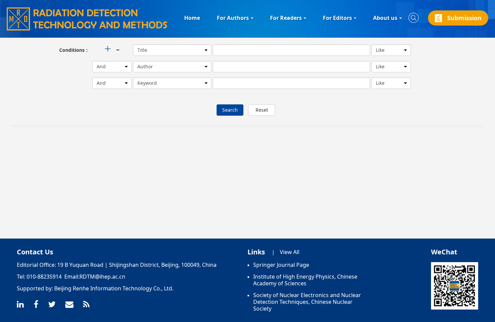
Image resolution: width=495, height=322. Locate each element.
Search (230, 110)
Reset (262, 110)
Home (192, 18)
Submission (464, 18)
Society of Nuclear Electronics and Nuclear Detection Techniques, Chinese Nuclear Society (307, 301)
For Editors (337, 18)
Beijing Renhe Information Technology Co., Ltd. (113, 288)
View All (289, 252)
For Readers (286, 18)
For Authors (233, 18)
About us (385, 18)
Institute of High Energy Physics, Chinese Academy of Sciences (305, 280)
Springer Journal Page (281, 265)
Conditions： (74, 50)
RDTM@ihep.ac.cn (102, 276)
